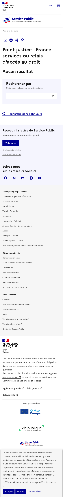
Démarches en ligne (11, 257)
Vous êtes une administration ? (15, 319)
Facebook (5, 178)
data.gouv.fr (8, 395)
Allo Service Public (10, 282)
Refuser (20, 491)
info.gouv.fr (33, 388)
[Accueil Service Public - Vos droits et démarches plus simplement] (22, 23)
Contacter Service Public (13, 329)
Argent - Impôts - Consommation (16, 226)
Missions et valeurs (10, 309)
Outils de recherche (11, 277)
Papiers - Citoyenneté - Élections (16, 196)
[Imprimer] (11, 40)
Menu (58, 7)
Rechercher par (24, 85)
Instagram (31, 178)
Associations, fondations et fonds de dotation (22, 245)
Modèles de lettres (10, 272)
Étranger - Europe (10, 235)
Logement (6, 216)
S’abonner (11, 143)
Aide (4, 314)
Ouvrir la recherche (50, 4)
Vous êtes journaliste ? (12, 324)
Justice (5, 230)
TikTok (14, 178)
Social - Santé (8, 206)
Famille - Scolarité (10, 201)
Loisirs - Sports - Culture (12, 240)
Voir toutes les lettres (11, 154)
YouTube (40, 178)
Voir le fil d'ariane (10, 30)
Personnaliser (35, 491)
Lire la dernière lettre (11, 150)
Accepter (8, 491)
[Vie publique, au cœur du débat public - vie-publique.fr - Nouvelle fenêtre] (31, 429)
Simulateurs (7, 267)
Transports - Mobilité (11, 221)
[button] (22, 40)
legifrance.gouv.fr (11, 388)
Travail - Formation (10, 211)
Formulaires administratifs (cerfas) (17, 262)
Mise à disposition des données (16, 304)
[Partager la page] (17, 40)
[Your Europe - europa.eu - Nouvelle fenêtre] (31, 411)
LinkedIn (23, 178)
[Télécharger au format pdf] (5, 40)
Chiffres (5, 299)
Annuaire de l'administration (14, 287)
